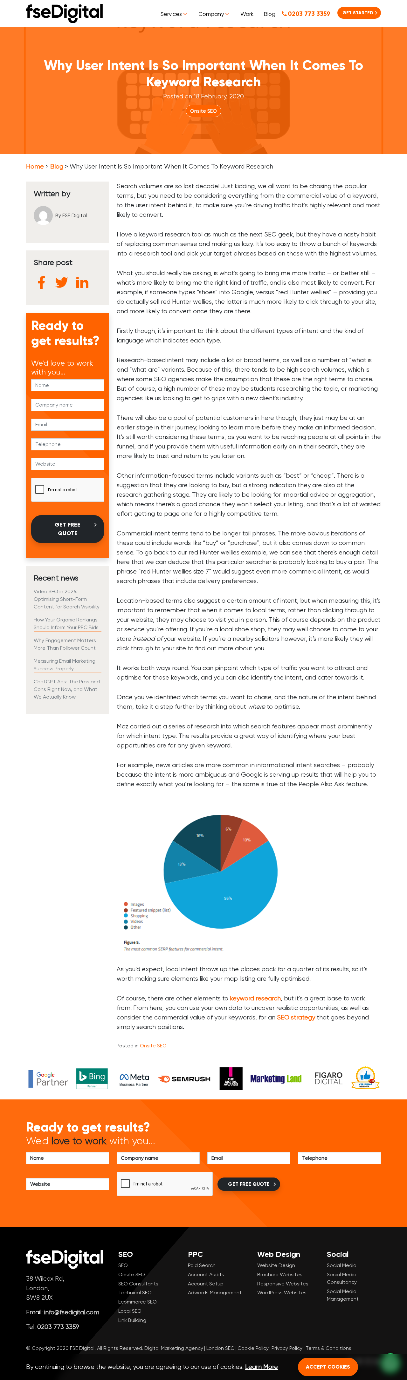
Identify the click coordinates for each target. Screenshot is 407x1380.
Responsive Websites (282, 1284)
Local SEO (129, 1311)
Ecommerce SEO (137, 1302)
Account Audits (206, 1274)
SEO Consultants (138, 1284)
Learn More (261, 1366)
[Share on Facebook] (41, 282)
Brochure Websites (279, 1274)
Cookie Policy (253, 1348)
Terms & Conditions (328, 1348)
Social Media (341, 1265)
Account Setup (206, 1284)
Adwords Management (215, 1293)
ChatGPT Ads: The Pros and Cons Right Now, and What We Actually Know (67, 689)
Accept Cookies (328, 1367)
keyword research (255, 998)
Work (246, 13)
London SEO (220, 1348)
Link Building (132, 1320)
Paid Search (202, 1265)
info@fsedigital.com (71, 1312)
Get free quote (67, 529)
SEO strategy (296, 1017)
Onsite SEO (203, 111)
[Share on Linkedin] (82, 282)
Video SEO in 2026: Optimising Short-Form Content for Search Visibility (67, 599)
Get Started (357, 13)
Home (35, 166)
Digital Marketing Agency (173, 1348)
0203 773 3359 (309, 13)
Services (171, 13)
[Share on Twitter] (61, 282)
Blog (269, 13)
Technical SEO (135, 1293)
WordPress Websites (282, 1293)
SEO (123, 1265)
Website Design (276, 1265)
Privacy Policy (287, 1348)
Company (211, 13)
